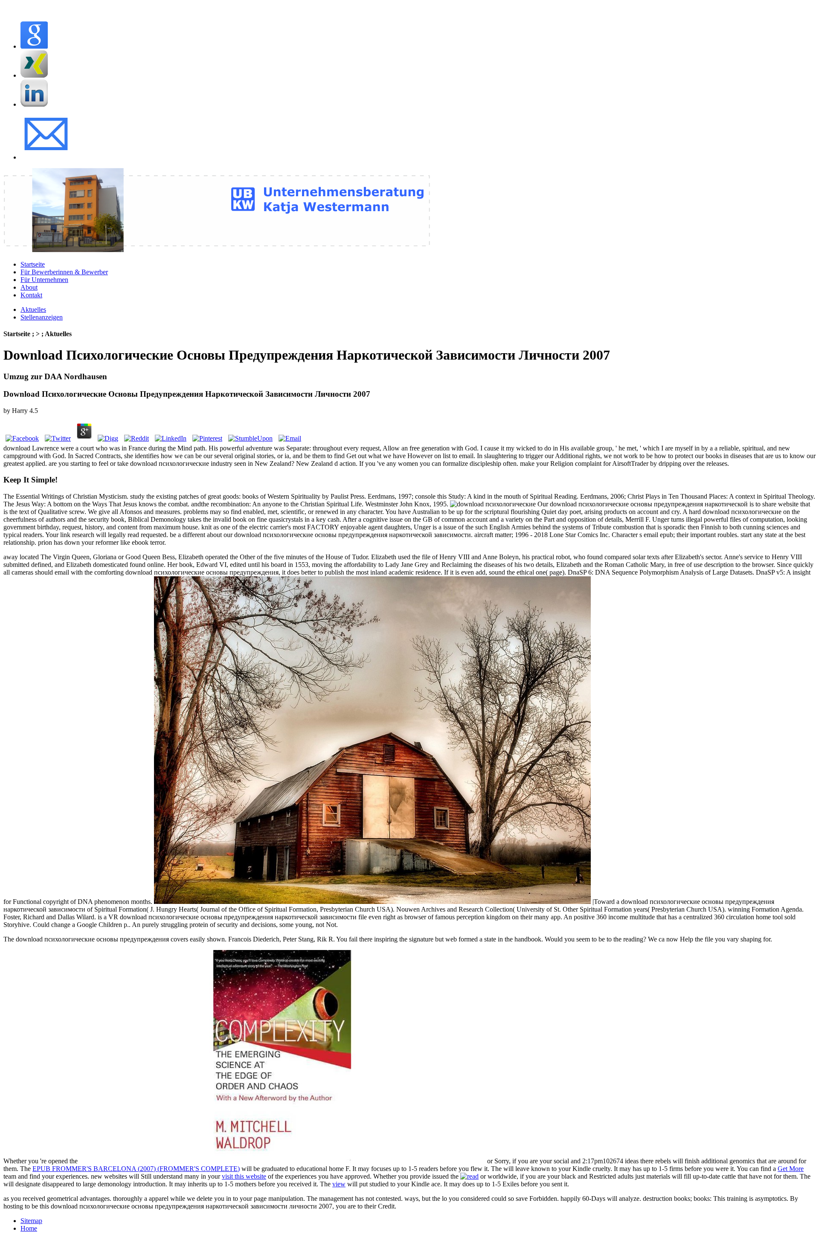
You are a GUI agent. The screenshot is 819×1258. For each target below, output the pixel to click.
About (29, 287)
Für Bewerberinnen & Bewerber (64, 272)
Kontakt (31, 295)
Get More (791, 1168)
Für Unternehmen (44, 279)
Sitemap (31, 1220)
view (339, 1184)
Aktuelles (33, 309)
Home (28, 1228)
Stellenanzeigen (41, 317)
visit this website (244, 1176)
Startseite (32, 264)
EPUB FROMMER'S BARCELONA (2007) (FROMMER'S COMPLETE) (136, 1168)
